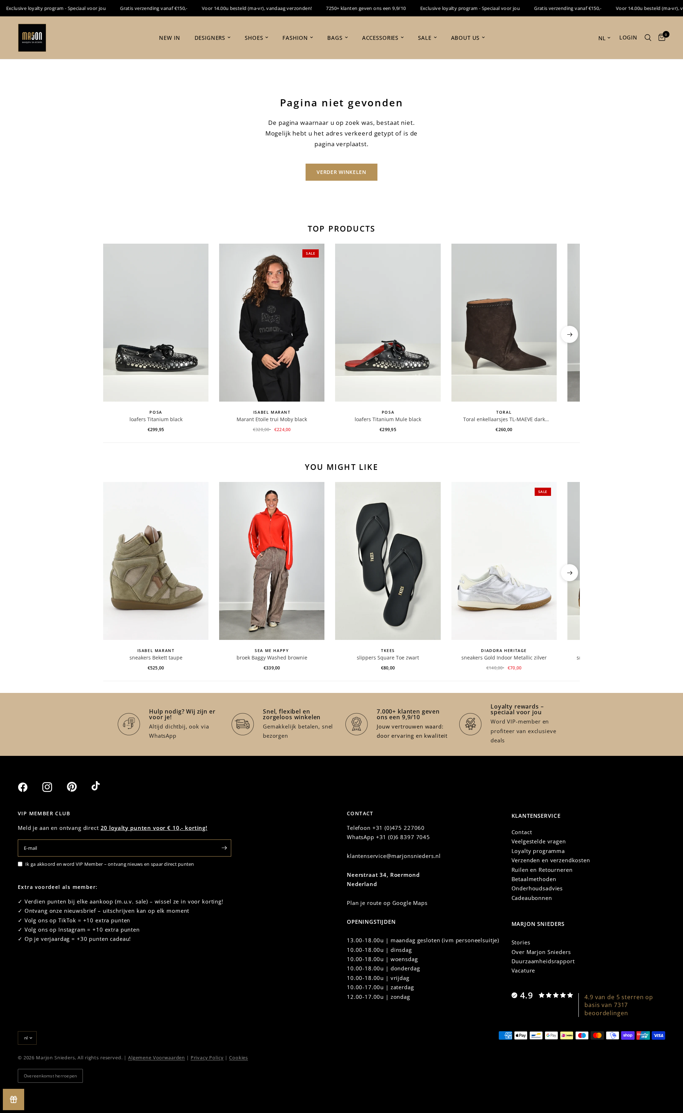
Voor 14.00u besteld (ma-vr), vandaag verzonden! (242, 8)
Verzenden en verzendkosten (551, 860)
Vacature (523, 970)
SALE (424, 37)
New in (169, 37)
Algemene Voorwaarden (156, 1057)
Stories (521, 942)
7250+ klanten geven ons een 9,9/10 (351, 8)
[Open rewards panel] (13, 1099)
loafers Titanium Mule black (388, 419)
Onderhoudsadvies (537, 888)
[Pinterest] (78, 787)
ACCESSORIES (380, 37)
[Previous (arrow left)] (113, 334)
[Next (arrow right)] (569, 334)
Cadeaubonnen (532, 897)
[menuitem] (169, 38)
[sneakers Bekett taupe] (155, 561)
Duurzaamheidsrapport (543, 961)
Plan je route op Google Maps (387, 902)
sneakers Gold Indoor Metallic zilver (504, 657)
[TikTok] (102, 787)
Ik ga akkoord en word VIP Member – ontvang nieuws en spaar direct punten (109, 864)
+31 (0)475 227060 (398, 827)
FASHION (295, 37)
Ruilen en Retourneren (542, 869)
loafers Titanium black (155, 419)
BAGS (334, 37)
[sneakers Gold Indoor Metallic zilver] (504, 561)
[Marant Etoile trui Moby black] (271, 323)
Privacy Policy (207, 1057)
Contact (522, 832)
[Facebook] (29, 787)
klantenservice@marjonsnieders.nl (394, 855)
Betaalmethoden (534, 879)
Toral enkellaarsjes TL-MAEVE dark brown (504, 419)
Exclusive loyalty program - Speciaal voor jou (455, 8)
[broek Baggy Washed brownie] (271, 561)
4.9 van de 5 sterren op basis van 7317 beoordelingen (618, 1005)
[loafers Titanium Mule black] (387, 323)
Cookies (238, 1057)
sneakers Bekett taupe (155, 657)
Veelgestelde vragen (539, 841)
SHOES (254, 37)
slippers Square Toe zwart (388, 657)
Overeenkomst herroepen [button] (50, 1076)
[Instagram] (53, 787)
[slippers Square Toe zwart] (387, 561)
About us (465, 37)
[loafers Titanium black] (155, 323)
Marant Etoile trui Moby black (272, 419)
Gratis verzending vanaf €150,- (139, 8)
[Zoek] (648, 37)
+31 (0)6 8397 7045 (403, 837)
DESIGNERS (210, 37)
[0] (660, 37)
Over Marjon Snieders (541, 951)
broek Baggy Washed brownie (272, 657)
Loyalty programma (538, 850)
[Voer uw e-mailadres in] (224, 848)
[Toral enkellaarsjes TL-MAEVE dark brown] (504, 323)
